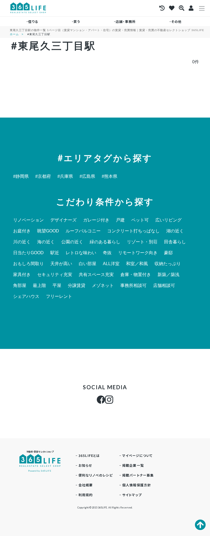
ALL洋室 (111, 264)
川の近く (22, 242)
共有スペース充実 (96, 275)
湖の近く (175, 231)
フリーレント (59, 296)
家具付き (22, 275)
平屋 (56, 285)
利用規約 (85, 494)
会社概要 (85, 485)
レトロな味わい (81, 253)
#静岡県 (21, 176)
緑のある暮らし (105, 242)
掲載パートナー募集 (138, 475)
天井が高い (61, 264)
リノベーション (28, 220)
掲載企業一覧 (133, 465)
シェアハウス (26, 296)
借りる (33, 21)
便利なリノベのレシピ (95, 475)
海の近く (46, 242)
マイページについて (137, 455)
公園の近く (72, 242)
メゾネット (103, 285)
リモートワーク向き (138, 253)
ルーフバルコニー (83, 231)
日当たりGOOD (28, 253)
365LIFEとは (89, 455)
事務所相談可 (133, 285)
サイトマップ (132, 494)
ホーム (14, 34)
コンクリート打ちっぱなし (133, 231)
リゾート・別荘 (142, 242)
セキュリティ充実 (54, 275)
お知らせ (85, 465)
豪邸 (168, 253)
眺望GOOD (48, 231)
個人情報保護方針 (136, 485)
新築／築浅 (168, 275)
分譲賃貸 (76, 285)
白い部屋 (87, 264)
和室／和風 (137, 264)
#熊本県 (109, 176)
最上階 (39, 285)
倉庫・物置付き (135, 275)
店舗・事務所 (126, 21)
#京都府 (43, 176)
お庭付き (22, 231)
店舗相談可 (164, 285)
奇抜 (107, 253)
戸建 (120, 220)
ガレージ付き (96, 220)
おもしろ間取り (28, 264)
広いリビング (168, 220)
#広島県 (87, 176)
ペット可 (140, 220)
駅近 (54, 253)
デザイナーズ (63, 220)
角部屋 (19, 285)
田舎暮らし (175, 242)
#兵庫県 (65, 176)
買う (77, 21)
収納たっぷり (167, 264)
